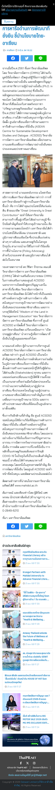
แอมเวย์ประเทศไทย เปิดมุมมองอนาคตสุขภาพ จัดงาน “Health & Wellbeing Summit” (36, 617)
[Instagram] (34, 763)
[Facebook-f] (20, 763)
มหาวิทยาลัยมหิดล (12, 536)
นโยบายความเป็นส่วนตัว (17, 9)
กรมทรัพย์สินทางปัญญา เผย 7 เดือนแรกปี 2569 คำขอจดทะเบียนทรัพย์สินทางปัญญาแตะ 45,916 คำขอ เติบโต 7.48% (36, 702)
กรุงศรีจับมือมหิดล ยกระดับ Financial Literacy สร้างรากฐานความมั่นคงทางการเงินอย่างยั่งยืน (35, 557)
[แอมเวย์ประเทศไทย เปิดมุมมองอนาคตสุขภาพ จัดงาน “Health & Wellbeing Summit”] (11, 619)
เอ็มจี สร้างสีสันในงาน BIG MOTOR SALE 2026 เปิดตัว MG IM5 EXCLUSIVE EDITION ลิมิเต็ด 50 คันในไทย (36, 721)
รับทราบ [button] (9, 21)
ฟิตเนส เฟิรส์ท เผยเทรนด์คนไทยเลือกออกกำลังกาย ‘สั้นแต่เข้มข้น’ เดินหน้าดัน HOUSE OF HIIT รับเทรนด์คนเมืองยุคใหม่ (27, 678)
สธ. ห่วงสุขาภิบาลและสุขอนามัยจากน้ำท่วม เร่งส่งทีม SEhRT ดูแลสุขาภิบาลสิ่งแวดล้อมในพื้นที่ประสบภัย (36, 658)
